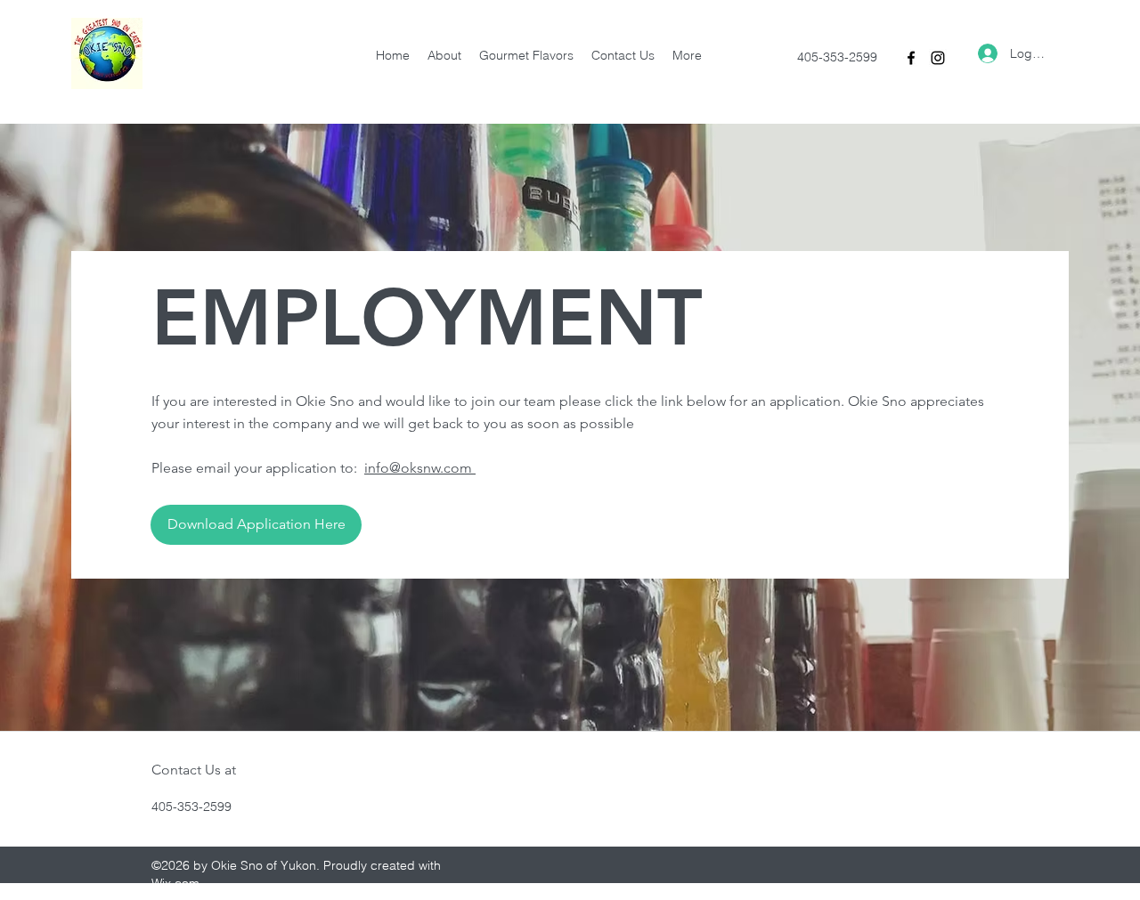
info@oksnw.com (420, 467)
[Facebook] (911, 58)
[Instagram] (938, 58)
